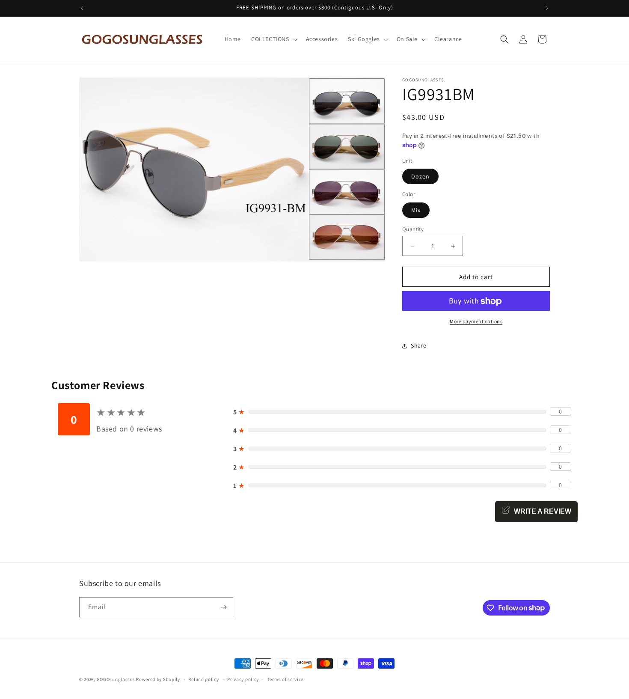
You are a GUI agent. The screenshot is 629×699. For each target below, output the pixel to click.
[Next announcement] (546, 8)
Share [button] (419, 345)
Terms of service (285, 679)
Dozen (420, 177)
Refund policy (203, 679)
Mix (416, 210)
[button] (273, 39)
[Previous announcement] (82, 8)
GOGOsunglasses (116, 679)
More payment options (476, 321)
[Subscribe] (223, 607)
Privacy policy (243, 679)
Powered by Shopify (158, 679)
